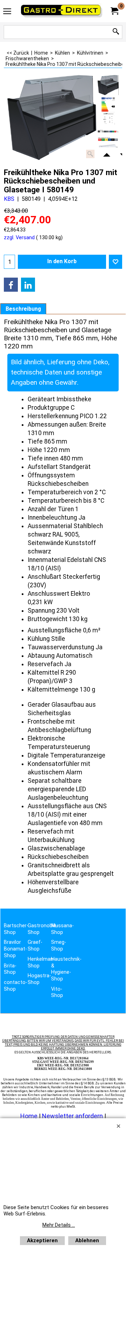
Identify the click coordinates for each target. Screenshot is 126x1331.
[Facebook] (11, 285)
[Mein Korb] (114, 11)
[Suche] (116, 32)
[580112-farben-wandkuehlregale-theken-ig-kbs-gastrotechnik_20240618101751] (108, 130)
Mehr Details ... (58, 1225)
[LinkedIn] (28, 285)
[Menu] (7, 12)
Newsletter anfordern (73, 1116)
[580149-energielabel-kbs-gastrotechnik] (108, 111)
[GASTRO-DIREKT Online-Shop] (61, 11)
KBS (9, 199)
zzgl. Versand (19, 237)
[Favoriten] (115, 261)
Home (28, 1116)
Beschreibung (23, 309)
